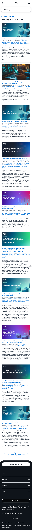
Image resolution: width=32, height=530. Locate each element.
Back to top (15, 518)
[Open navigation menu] (2, 3)
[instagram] (10, 514)
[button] (8, 9)
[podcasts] (18, 514)
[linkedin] (8, 514)
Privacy (4, 522)
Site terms (9, 522)
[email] (21, 514)
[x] (2, 514)
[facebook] (5, 514)
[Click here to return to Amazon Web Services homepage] (16, 3)
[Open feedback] (30, 265)
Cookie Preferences (19, 522)
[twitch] (13, 514)
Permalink (26, 43)
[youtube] (15, 514)
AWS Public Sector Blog (7, 16)
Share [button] (4, 45)
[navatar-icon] (29, 3)
